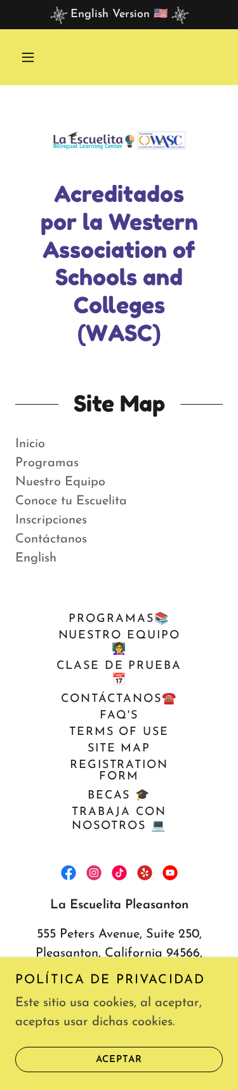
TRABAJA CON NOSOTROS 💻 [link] (119, 819)
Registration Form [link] (119, 771)
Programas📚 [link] (119, 619)
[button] (28, 57)
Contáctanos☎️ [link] (118, 699)
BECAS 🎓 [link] (119, 796)
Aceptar (119, 1060)
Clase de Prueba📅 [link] (119, 673)
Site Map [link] (119, 749)
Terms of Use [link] (119, 732)
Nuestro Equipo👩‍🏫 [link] (119, 643)
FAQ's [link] (119, 716)
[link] (119, 140)
